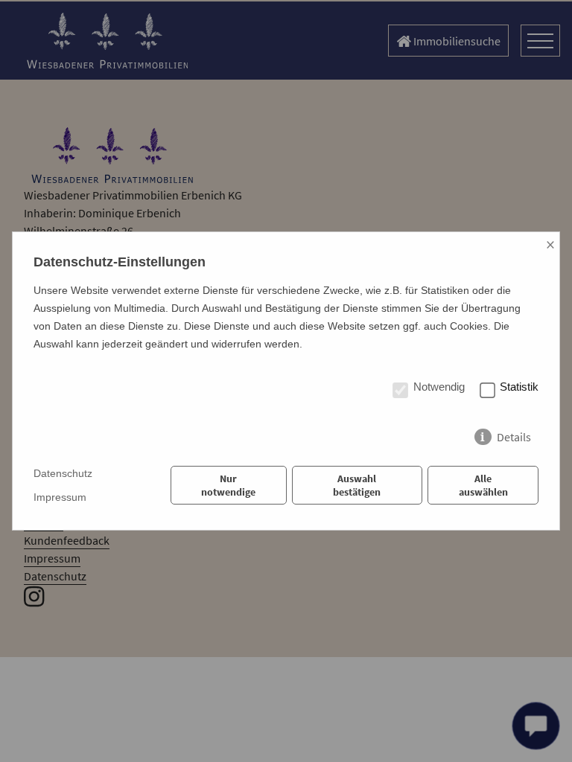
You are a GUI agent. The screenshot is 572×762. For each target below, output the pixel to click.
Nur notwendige (228, 485)
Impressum (60, 497)
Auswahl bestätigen (357, 485)
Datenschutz (63, 473)
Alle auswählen (483, 485)
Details (514, 433)
